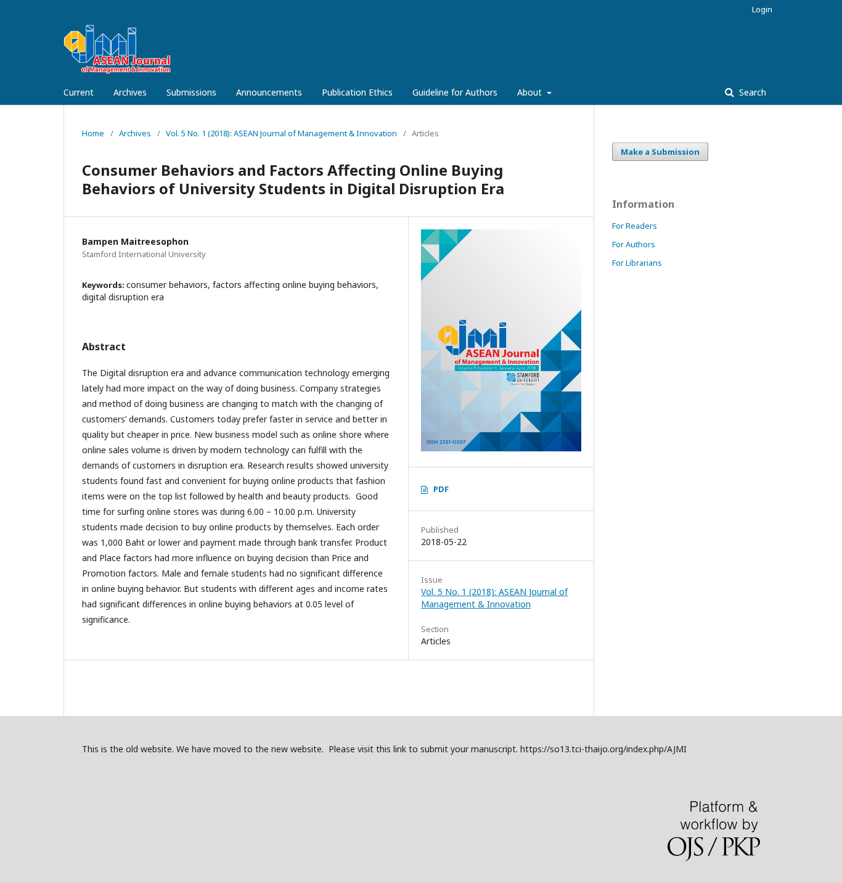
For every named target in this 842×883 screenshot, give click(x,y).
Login (762, 9)
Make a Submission (660, 151)
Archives (130, 92)
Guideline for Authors (454, 92)
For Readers (634, 225)
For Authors (633, 244)
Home (93, 133)
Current (78, 92)
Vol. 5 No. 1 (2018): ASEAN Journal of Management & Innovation (281, 133)
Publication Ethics (357, 92)
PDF (441, 489)
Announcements (269, 92)
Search (751, 92)
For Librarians (637, 262)
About (530, 92)
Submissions (191, 92)
